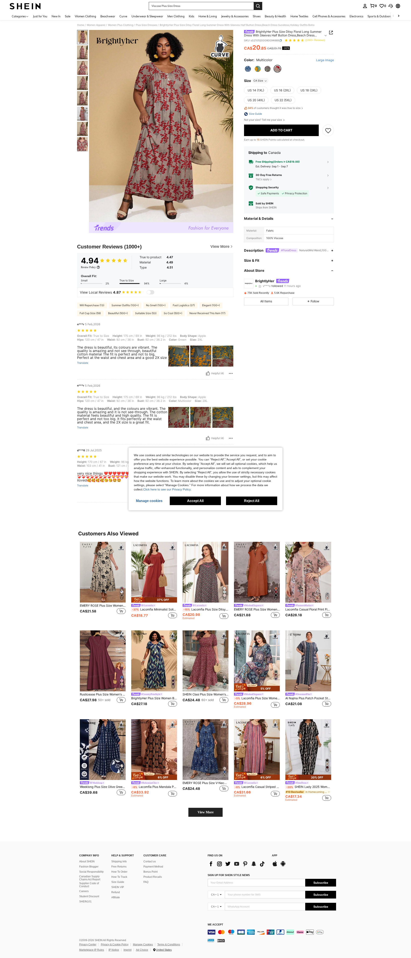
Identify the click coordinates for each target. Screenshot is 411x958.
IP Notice (114, 949)
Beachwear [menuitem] (107, 16)
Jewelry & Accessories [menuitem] (235, 16)
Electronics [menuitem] (356, 16)
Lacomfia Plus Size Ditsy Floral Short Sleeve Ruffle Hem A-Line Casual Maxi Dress (205, 609)
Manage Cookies (143, 944)
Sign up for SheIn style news (229, 875)
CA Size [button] (258, 80)
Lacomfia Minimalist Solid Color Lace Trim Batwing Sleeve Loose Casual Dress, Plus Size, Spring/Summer (154, 609)
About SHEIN (87, 861)
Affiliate (115, 897)
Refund (115, 892)
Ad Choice (142, 949)
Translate (82, 362)
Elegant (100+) (211, 305)
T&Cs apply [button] (263, 179)
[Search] (258, 6)
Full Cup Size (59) (90, 313)
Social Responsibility (91, 871)
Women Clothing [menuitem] (85, 16)
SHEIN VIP (117, 887)
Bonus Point (150, 871)
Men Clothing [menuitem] (176, 16)
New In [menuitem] (56, 16)
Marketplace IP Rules (91, 949)
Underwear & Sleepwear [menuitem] (147, 16)
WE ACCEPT (215, 924)
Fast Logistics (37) (184, 305)
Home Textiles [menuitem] (299, 16)
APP (274, 855)
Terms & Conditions (168, 944)
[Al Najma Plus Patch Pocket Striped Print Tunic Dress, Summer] (308, 660)
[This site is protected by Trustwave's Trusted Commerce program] (211, 940)
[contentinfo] (272, 932)
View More (206, 812)
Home (80, 25)
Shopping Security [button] (267, 187)
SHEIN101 (85, 901)
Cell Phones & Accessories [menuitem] (329, 16)
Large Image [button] (325, 60)
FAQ (145, 882)
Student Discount (89, 896)
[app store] (275, 865)
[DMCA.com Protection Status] (221, 940)
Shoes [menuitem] (257, 16)
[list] (238, 864)
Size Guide (117, 882)
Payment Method (153, 866)
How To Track (119, 876)
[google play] (283, 865)
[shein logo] (25, 6)
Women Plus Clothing (120, 25)
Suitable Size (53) (145, 313)
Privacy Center (87, 944)
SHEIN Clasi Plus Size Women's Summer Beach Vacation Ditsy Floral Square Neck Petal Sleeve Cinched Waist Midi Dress (205, 694)
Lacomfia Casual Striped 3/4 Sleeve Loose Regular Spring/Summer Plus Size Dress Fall (257, 787)
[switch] (150, 292)
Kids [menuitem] (191, 16)
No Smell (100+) (155, 305)
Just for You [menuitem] (40, 16)
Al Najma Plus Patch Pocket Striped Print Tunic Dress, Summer (308, 698)
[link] (373, 5)
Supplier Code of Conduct (89, 885)
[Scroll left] (393, 16)
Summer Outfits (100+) (125, 305)
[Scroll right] (398, 16)
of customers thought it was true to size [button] (274, 108)
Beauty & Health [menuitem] (275, 16)
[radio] (248, 69)
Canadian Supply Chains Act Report (89, 878)
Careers (84, 891)
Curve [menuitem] (123, 16)
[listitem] (102, 582)
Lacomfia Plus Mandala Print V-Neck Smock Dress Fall (154, 787)
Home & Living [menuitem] (207, 16)
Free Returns (119, 866)
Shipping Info (119, 861)
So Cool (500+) (173, 313)
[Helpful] (207, 373)
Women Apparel (96, 25)
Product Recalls (152, 876)
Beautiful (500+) (118, 313)
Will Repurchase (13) (92, 305)
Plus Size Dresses (146, 25)
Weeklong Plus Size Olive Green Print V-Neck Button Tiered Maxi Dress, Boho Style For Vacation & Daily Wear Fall (103, 787)
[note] (154, 600)
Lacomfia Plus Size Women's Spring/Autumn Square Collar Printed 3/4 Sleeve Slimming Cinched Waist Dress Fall (257, 698)
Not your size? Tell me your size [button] (263, 120)
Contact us (149, 861)
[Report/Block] (230, 373)
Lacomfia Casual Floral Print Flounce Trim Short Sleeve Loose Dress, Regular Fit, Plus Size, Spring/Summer (308, 609)
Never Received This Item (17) (207, 313)
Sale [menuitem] (67, 16)
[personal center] (365, 6)
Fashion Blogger (88, 866)
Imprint (127, 949)
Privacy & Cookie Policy (114, 944)
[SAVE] (328, 130)
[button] (390, 6)
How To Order (119, 871)
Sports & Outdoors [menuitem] (379, 16)
